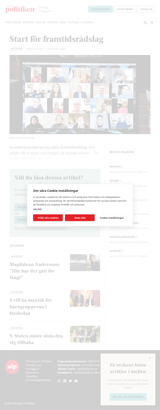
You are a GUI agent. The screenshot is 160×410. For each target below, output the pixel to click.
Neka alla (79, 217)
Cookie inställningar (112, 217)
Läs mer (37, 208)
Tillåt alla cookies (48, 217)
